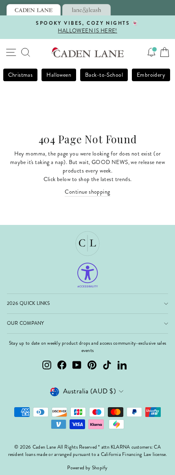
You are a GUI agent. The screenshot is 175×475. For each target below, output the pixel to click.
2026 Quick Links (28, 303)
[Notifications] (151, 52)
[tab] (34, 9)
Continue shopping (87, 192)
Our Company (25, 323)
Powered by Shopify (87, 467)
